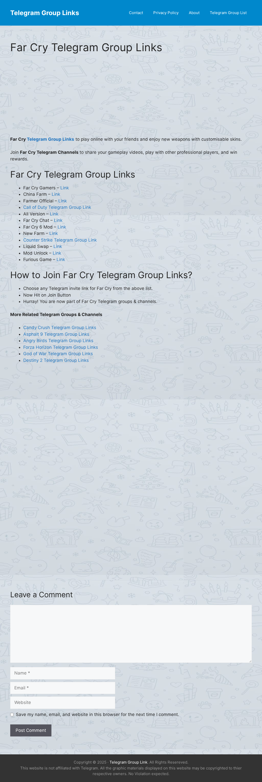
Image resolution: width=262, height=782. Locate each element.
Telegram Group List (228, 12)
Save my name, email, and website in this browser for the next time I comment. (97, 714)
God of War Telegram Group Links (58, 353)
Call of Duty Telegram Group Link (57, 207)
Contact (136, 12)
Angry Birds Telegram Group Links (58, 340)
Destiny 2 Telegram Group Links (56, 360)
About (194, 12)
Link (64, 187)
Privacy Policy (166, 12)
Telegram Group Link (128, 762)
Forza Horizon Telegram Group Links (60, 347)
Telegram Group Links (44, 13)
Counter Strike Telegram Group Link (60, 240)
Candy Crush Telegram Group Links (59, 327)
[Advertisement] (131, 98)
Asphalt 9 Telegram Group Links (56, 334)
